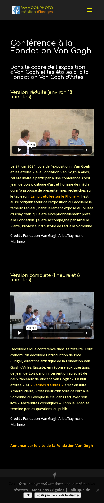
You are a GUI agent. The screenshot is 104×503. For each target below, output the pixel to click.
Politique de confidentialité (57, 495)
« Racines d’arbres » (46, 385)
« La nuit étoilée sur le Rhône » (53, 196)
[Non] (97, 490)
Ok (27, 495)
